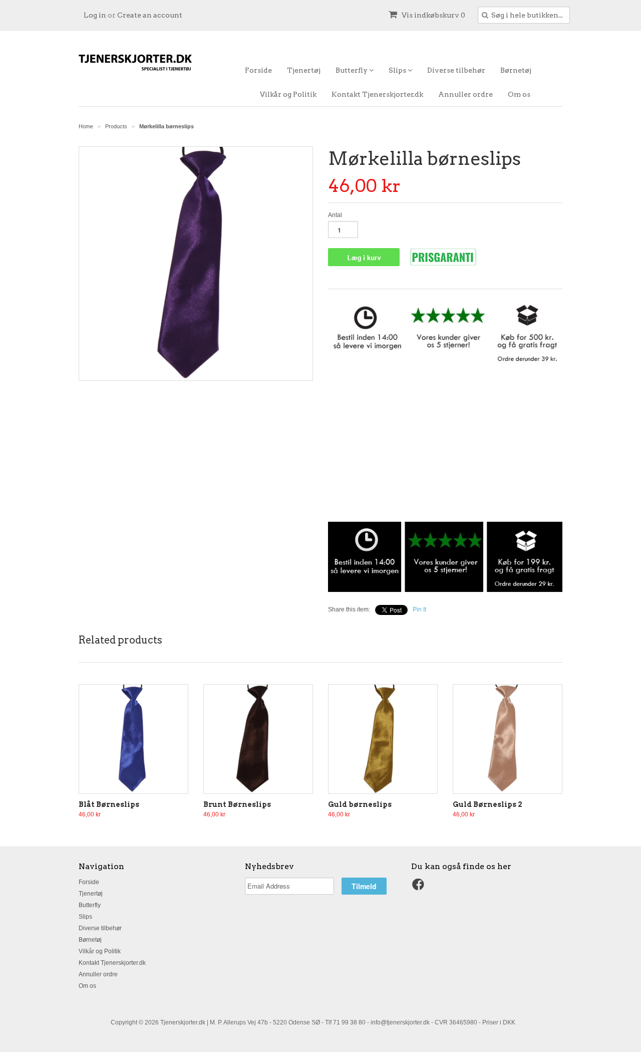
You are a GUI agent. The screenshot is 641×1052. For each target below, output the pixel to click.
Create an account (149, 15)
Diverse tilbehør (456, 70)
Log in (95, 15)
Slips (398, 70)
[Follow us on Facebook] (419, 888)
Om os (519, 94)
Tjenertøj (303, 70)
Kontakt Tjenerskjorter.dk (377, 94)
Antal (335, 215)
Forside (258, 70)
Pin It (419, 609)
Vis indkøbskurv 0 (432, 15)
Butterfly (352, 70)
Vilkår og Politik (288, 94)
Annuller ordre (465, 94)
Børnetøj (515, 70)
